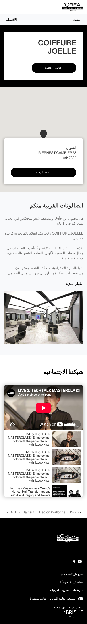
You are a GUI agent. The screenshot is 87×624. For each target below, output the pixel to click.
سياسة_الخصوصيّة (71, 582)
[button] (10, 19)
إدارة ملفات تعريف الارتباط (66, 590)
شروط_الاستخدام (72, 574)
